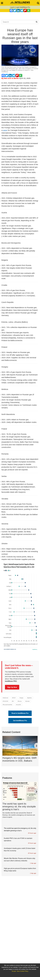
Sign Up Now (12, 687)
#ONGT (14, 697)
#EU (13, 701)
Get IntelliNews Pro (20, 720)
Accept (14, 971)
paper (5, 130)
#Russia (20, 701)
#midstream (5, 697)
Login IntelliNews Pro (23, 7)
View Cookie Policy (22, 971)
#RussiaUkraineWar (7, 704)
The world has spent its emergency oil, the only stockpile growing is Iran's (19, 806)
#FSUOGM (5, 701)
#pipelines (29, 697)
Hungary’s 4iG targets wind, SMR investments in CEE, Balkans (19, 759)
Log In (12, 7)
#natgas (21, 697)
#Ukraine (27, 701)
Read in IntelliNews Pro (20, 713)
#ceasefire (18, 704)
